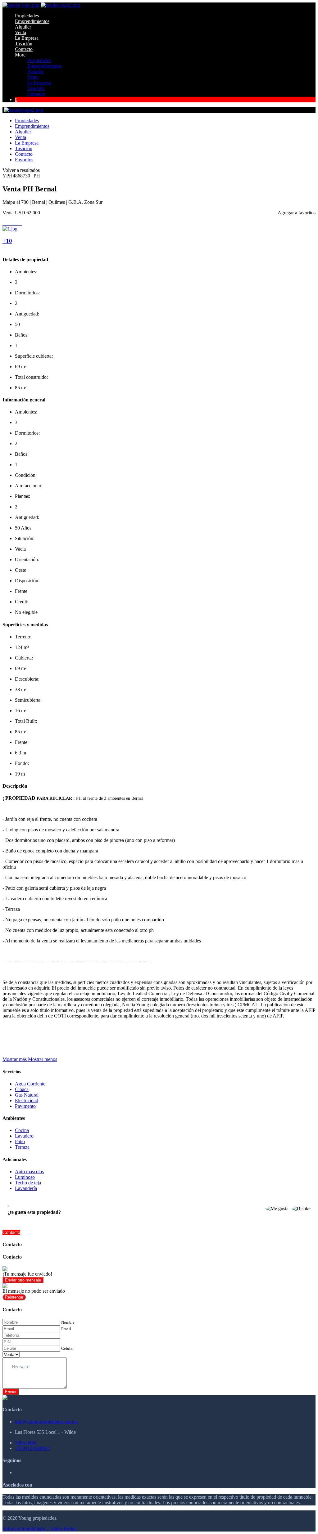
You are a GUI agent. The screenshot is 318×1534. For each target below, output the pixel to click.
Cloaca (22, 1089)
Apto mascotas (29, 1171)
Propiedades (27, 15)
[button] (29, 1059)
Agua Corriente (30, 1083)
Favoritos (24, 159)
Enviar (10, 1391)
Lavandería (26, 1188)
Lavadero (24, 1135)
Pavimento (25, 1106)
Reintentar (14, 1297)
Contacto (24, 49)
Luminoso (25, 1177)
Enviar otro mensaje (23, 1280)
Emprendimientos (32, 21)
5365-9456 (25, 1442)
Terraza (22, 1147)
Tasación (23, 43)
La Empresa (27, 38)
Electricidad (26, 1100)
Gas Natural (27, 1095)
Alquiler (23, 26)
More (20, 54)
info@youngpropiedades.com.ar (46, 1421)
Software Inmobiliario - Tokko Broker (39, 1528)
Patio (20, 1141)
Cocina (22, 1130)
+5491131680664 (32, 1448)
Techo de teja (28, 1182)
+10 (7, 241)
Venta (20, 32)
